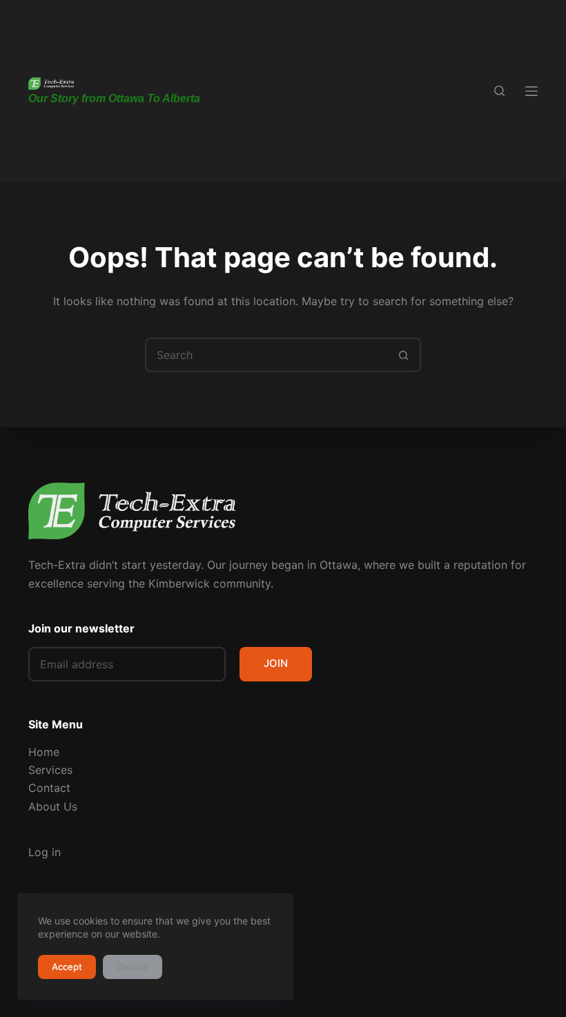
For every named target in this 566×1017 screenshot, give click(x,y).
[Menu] (531, 91)
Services (50, 770)
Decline (132, 966)
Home (43, 752)
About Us (52, 806)
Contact (49, 788)
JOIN (276, 663)
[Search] (499, 91)
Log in (44, 852)
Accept (67, 966)
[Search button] (404, 355)
